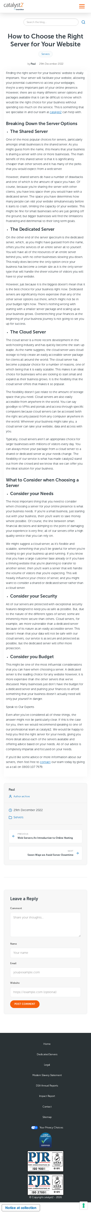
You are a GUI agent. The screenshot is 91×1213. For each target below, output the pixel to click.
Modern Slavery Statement (47, 1075)
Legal (47, 1064)
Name (13, 943)
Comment (16, 908)
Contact (47, 1106)
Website (15, 982)
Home (46, 1043)
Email (13, 963)
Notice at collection (20, 1208)
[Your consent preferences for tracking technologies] (84, 1206)
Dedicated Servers (47, 1054)
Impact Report (47, 1096)
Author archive (22, 796)
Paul (33, 63)
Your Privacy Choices (51, 1127)
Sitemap (47, 1117)
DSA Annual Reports (47, 1085)
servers (45, 54)
